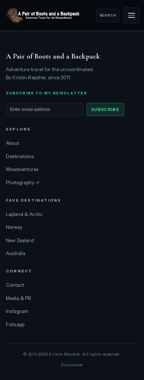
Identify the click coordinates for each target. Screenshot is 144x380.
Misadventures (22, 169)
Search (108, 15)
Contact (15, 285)
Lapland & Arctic (24, 214)
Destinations (20, 156)
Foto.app (15, 324)
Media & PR (18, 298)
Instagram (17, 311)
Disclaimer (72, 364)
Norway (14, 227)
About (12, 143)
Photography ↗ (23, 182)
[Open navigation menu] (131, 15)
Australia (15, 253)
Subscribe (105, 109)
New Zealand (20, 240)
